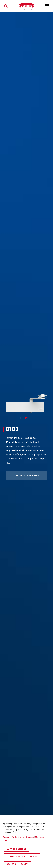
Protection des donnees (23, 837)
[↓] (32, 418)
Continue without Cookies (22, 856)
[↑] (21, 418)
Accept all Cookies (17, 864)
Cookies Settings (16, 849)
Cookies (6, 837)
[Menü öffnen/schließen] (47, 6)
